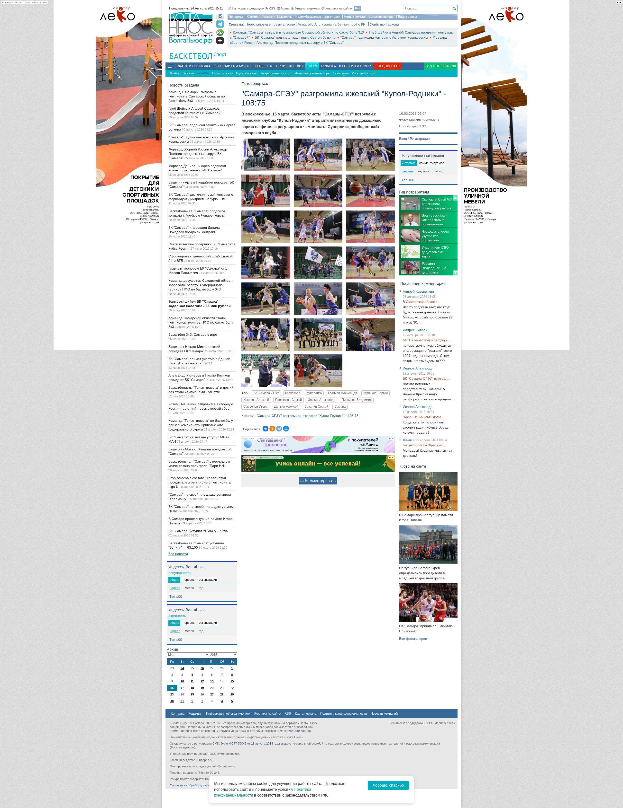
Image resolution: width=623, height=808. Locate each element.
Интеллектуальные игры (312, 73)
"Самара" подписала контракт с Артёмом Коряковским (384, 37)
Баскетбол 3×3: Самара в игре (192, 334)
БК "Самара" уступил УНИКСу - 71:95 (198, 531)
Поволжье (236, 16)
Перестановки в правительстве (270, 24)
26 (202, 668)
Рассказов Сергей (288, 400)
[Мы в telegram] (220, 24)
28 (222, 694)
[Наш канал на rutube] (220, 32)
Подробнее (303, 731)
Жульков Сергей (375, 393)
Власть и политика (193, 66)
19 (202, 688)
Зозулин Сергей (316, 406)
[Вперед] (455, 272)
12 (202, 681)
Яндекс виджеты (307, 8)
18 (192, 688)
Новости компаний (384, 713)
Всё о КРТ (359, 24)
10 (182, 681)
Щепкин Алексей (286, 406)
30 (172, 701)
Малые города (354, 16)
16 (172, 688)
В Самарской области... (421, 302)
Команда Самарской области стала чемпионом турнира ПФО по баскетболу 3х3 (200, 322)
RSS (272, 8)
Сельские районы (381, 16)
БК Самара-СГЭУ (266, 393)
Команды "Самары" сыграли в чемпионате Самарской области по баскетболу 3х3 (299, 32)
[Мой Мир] (286, 428)
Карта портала (305, 713)
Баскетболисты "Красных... (424, 445)
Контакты (177, 713)
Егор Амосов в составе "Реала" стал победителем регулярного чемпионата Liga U (199, 482)
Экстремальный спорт (275, 73)
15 (232, 681)
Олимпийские (222, 73)
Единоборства (246, 73)
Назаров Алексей (256, 400)
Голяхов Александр (342, 393)
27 (212, 694)
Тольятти (268, 16)
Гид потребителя (440, 66)
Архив (285, 8)
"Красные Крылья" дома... (423, 417)
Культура (328, 66)
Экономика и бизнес (232, 66)
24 (182, 668)
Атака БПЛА (307, 24)
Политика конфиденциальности (343, 713)
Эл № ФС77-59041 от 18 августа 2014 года (250, 743)
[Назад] (455, 198)
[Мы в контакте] (220, 15)
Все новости (178, 554)
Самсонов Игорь (255, 406)
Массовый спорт (363, 73)
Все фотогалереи (413, 639)
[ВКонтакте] (265, 428)
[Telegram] (279, 428)
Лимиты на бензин (334, 24)
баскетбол (292, 393)
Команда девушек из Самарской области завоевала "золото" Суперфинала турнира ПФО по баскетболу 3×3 (201, 285)
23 (172, 694)
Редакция (195, 713)
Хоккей (188, 73)
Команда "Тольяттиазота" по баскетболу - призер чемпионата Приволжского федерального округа (201, 425)
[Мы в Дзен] (220, 40)
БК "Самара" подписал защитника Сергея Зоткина (295, 37)
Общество (264, 66)
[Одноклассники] (272, 428)
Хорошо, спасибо (388, 785)
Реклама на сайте (338, 8)
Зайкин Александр (321, 400)
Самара (252, 16)
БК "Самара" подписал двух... (426, 340)
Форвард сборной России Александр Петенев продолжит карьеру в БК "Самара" (197, 153)
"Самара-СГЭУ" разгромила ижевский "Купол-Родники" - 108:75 (307, 416)
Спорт (219, 54)
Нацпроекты (407, 16)
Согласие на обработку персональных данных (202, 785)
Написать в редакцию (248, 8)
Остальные (340, 73)
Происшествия (290, 66)
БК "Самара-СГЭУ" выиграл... (426, 378)
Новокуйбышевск (308, 16)
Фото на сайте (413, 466)
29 (232, 694)
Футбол (174, 73)
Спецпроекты (388, 66)
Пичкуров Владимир (357, 400)
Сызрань (285, 16)
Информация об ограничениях (228, 713)
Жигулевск (332, 16)
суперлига (314, 393)
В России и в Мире (356, 66)
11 (192, 681)
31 (182, 701)
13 (212, 681)
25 (192, 694)
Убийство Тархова (384, 24)
